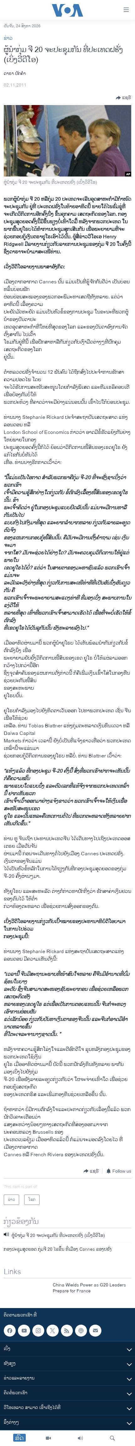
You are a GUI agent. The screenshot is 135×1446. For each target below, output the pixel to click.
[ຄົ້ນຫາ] (112, 1438)
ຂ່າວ (8, 38)
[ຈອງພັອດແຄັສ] (95, 1331)
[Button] (123, 98)
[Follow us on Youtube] (24, 1331)
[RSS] (67, 1331)
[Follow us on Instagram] (38, 1331)
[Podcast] (81, 1331)
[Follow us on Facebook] (10, 1331)
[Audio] (80, 1438)
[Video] (48, 1438)
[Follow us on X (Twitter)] (52, 1331)
